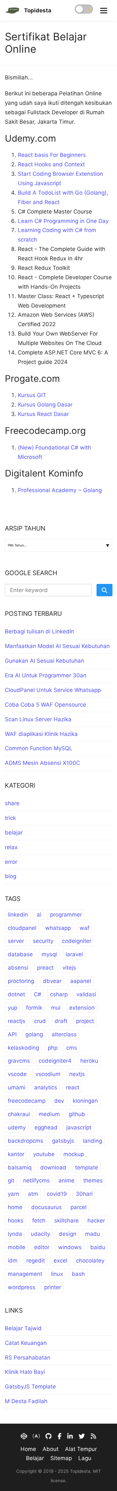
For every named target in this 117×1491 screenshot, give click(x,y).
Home (28, 1449)
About (50, 1449)
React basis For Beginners (52, 155)
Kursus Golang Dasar (45, 404)
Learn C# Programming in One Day (63, 221)
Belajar (35, 1458)
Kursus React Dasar (43, 414)
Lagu (84, 1458)
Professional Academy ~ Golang (60, 490)
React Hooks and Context (51, 164)
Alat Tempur (81, 1449)
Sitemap (61, 1458)
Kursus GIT (32, 395)
